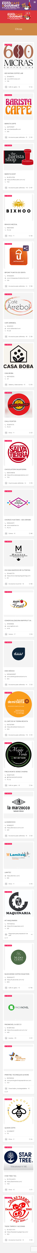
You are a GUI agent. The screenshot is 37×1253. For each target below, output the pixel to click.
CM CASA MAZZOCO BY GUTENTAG (17, 570)
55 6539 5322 (11, 1028)
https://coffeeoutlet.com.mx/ (16, 179)
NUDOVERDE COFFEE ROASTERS (17, 974)
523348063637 (11, 674)
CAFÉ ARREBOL (10, 323)
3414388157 (10, 1131)
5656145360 (10, 228)
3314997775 (10, 573)
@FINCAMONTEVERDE (14, 777)
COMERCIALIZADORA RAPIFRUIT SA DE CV (20, 620)
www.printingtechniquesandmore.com (19, 1080)
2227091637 (10, 127)
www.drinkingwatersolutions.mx (17, 676)
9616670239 (10, 775)
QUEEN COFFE (10, 1128)
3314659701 (10, 76)
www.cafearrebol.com (14, 328)
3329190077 (11, 977)
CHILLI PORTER (10, 421)
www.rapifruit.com (12, 626)
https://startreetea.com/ (14, 1181)
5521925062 (10, 1078)
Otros (10, 236)
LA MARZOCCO (10, 822)
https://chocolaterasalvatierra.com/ (17, 475)
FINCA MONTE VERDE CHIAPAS (16, 772)
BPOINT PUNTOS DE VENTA (15, 272)
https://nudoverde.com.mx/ (15, 980)
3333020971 (10, 523)
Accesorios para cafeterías (17, 137)
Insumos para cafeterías (16, 483)
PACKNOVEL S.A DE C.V (13, 1024)
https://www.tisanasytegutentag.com (18, 576)
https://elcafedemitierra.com (16, 727)
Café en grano (13, 87)
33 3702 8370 (11, 1179)
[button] (6, 56)
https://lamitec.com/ (13, 876)
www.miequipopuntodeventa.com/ (18, 278)
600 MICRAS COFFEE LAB (14, 73)
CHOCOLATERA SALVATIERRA (15, 469)
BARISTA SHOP (10, 174)
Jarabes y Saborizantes (16, 384)
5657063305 (10, 376)
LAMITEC (8, 872)
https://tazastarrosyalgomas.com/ (17, 1232)
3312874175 (10, 424)
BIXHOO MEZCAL (11, 224)
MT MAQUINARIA (11, 920)
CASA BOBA (9, 373)
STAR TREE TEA (10, 1176)
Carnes (11, 533)
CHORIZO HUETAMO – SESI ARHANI (18, 520)
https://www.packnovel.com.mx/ (17, 1030)
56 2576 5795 (11, 177)
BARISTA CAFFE (10, 124)
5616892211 (10, 825)
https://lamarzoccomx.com (15, 827)
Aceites (11, 1038)
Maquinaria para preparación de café (18, 934)
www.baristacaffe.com (14, 129)
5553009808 (11, 473)
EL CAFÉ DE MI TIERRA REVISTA (16, 721)
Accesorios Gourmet (15, 584)
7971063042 (11, 924)
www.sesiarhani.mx (13, 525)
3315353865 (10, 624)
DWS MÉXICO (10, 671)
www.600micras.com (13, 79)
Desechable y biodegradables (18, 1088)
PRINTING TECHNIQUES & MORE (17, 1075)
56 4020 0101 (11, 1229)
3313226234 (10, 276)
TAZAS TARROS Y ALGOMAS (15, 1226)
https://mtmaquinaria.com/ (15, 926)
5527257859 (10, 724)
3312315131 (10, 326)
